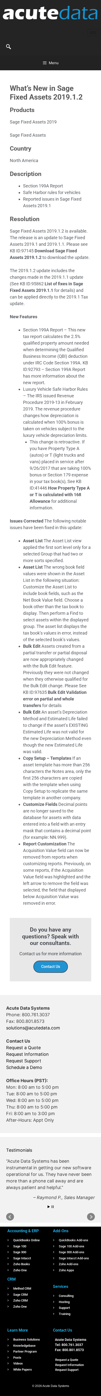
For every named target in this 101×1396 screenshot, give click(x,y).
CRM (11, 1279)
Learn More (17, 1330)
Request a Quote (23, 1047)
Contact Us (50, 966)
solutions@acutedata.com (33, 1027)
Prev (10, 1217)
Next (91, 1217)
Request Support (23, 1060)
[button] (8, 47)
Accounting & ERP (23, 1231)
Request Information (27, 1054)
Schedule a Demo (24, 1067)
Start (49, 1206)
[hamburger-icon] (93, 32)
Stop (52, 1206)
